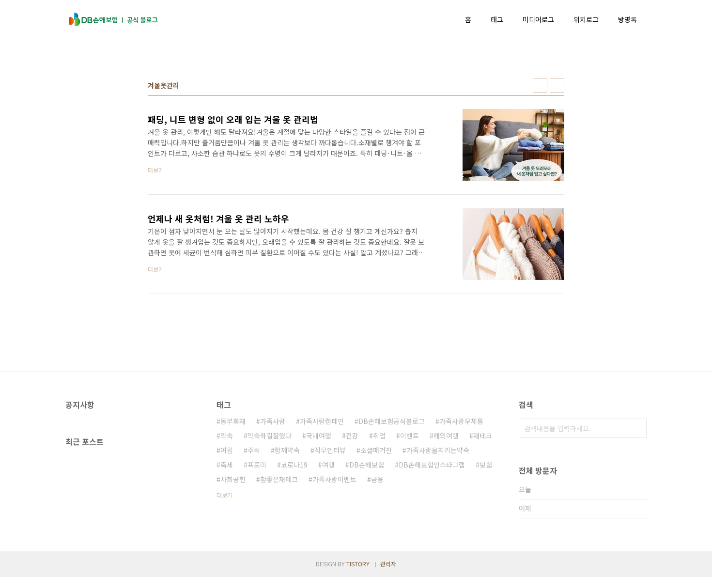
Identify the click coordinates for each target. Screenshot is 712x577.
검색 (637, 428)
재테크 (482, 435)
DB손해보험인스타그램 (432, 464)
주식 (254, 450)
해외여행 (446, 435)
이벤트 (409, 435)
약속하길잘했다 (270, 435)
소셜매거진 (376, 450)
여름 (226, 450)
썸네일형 (540, 85)
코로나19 (294, 464)
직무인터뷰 (330, 450)
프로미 (257, 464)
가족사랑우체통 (461, 421)
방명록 (627, 19)
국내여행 (318, 435)
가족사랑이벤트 (334, 479)
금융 (377, 479)
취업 (379, 435)
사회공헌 (233, 479)
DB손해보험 (366, 464)
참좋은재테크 (279, 479)
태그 (497, 19)
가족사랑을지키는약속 (437, 450)
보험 (486, 464)
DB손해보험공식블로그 (391, 421)
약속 (226, 435)
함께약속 (287, 450)
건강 (352, 435)
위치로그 (586, 19)
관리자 (388, 564)
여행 (328, 464)
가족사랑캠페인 (322, 421)
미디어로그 (538, 19)
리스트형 (557, 85)
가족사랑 (272, 421)
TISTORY (358, 564)
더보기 (224, 495)
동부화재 (233, 421)
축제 (226, 464)
